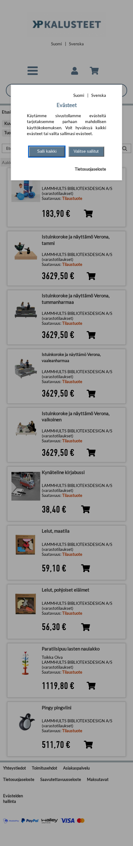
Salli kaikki (47, 151)
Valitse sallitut (86, 151)
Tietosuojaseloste (90, 169)
